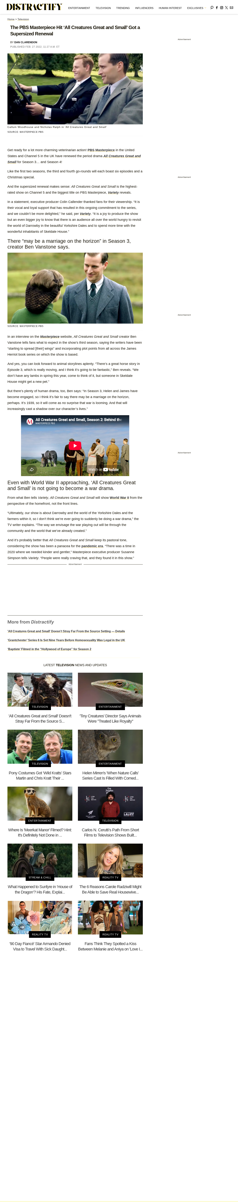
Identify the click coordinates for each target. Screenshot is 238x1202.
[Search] (212, 7)
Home (11, 19)
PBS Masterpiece (101, 150)
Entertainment (79, 8)
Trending (123, 8)
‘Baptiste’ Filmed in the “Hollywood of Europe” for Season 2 (49, 649)
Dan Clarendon (25, 42)
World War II (119, 498)
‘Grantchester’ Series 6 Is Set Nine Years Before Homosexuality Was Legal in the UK (66, 640)
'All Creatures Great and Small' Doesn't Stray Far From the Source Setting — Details (66, 631)
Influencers (144, 8)
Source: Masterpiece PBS (25, 132)
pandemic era (92, 546)
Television (103, 8)
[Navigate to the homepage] (34, 7)
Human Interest (170, 8)
